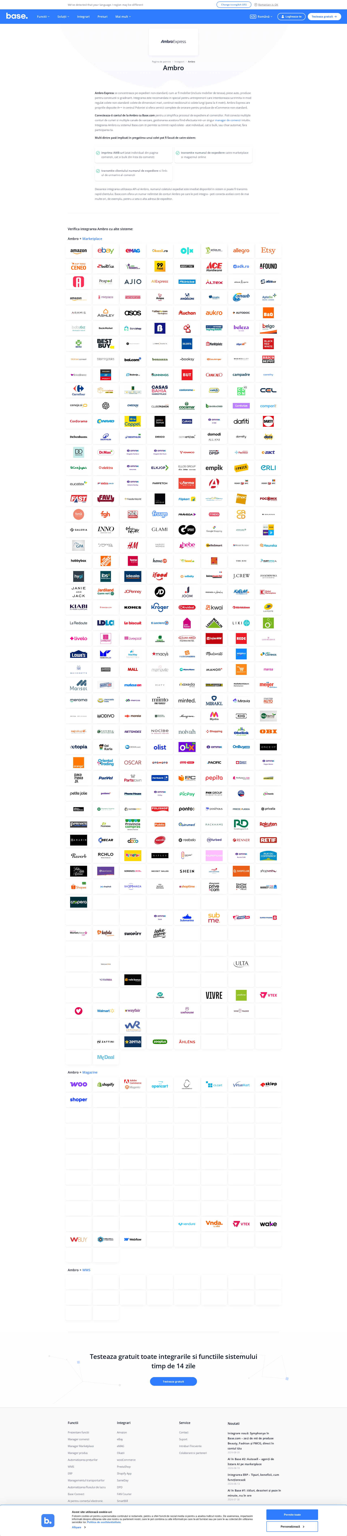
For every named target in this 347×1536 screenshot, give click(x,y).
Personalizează (290, 1526)
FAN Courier (124, 1494)
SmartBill (122, 1501)
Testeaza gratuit (322, 16)
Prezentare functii (78, 1432)
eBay (120, 1439)
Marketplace (92, 238)
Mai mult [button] (121, 17)
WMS (86, 1270)
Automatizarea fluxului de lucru (87, 1487)
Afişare (76, 1527)
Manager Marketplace (81, 1446)
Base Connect (76, 1494)
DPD (119, 1487)
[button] (261, 16)
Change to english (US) (234, 4)
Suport (183, 1439)
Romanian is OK (268, 4)
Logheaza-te (293, 16)
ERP (70, 1473)
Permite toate (292, 1514)
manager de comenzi (227, 120)
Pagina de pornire (161, 61)
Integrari (83, 17)
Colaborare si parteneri (193, 1453)
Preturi (103, 17)
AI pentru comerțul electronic (85, 1501)
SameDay (122, 1480)
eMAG (120, 1446)
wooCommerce (126, 1460)
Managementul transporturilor (86, 1480)
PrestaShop (124, 1466)
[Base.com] (17, 16)
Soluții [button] (61, 17)
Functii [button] (42, 17)
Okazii (121, 1453)
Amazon (122, 1432)
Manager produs (78, 1453)
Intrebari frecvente (190, 1446)
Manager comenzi (78, 1439)
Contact (183, 1432)
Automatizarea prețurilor (83, 1460)
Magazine (90, 1072)
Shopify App (124, 1473)
